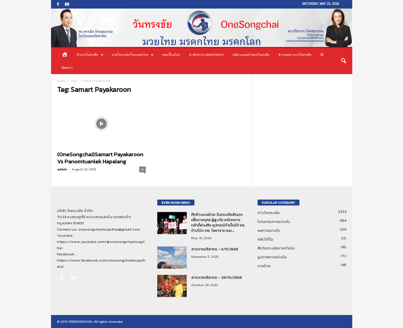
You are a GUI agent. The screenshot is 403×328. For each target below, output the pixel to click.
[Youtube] (67, 4)
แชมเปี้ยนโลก (171, 54)
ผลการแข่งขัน (269, 230)
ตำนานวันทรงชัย (87, 54)
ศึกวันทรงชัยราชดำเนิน (276, 248)
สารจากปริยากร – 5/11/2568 (214, 249)
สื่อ (322, 54)
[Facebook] (58, 4)
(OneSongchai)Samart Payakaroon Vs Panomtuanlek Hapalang (100, 158)
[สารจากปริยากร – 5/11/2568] (172, 258)
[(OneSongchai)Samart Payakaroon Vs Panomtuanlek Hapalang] (101, 123)
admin (62, 169)
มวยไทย (264, 266)
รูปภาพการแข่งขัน (272, 257)
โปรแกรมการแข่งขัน (274, 221)
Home (61, 81)
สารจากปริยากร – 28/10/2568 (216, 277)
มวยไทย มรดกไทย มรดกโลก (130, 54)
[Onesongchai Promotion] (201, 28)
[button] (343, 61)
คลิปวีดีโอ (265, 239)
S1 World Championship (206, 54)
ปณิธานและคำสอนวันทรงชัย (251, 54)
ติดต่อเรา (67, 67)
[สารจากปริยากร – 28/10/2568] (172, 286)
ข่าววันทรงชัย (269, 213)
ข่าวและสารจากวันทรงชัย (295, 54)
